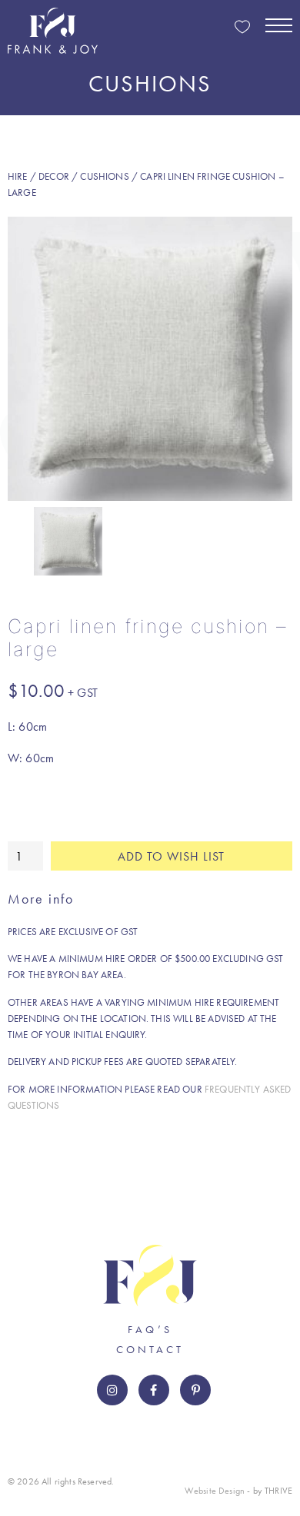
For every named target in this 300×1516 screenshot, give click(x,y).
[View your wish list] (242, 28)
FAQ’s (150, 1329)
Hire (18, 176)
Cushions (104, 176)
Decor (53, 176)
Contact (150, 1349)
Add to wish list (171, 856)
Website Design (215, 1490)
